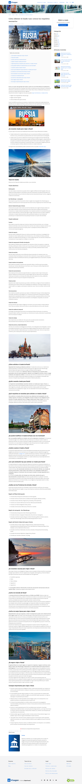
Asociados (69, 761)
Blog (67, 2)
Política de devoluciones (52, 773)
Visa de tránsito (28, 766)
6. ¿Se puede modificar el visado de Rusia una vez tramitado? (23, 65)
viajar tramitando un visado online (40, 93)
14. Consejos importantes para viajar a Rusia (20, 81)
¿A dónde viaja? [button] (63, 25)
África (55, 34)
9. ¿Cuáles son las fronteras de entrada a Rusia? (20, 71)
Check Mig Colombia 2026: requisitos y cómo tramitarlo (66, 74)
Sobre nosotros (11, 763)
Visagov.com (22, 453)
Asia (55, 38)
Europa (55, 40)
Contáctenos (62, 2)
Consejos (56, 44)
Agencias (69, 763)
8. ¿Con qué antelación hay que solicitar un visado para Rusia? (23, 69)
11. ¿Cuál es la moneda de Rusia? (17, 75)
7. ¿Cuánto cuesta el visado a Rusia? (18, 67)
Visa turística (27, 763)
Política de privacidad (51, 770)
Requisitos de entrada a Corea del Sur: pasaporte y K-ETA (66, 54)
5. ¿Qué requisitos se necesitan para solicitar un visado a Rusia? (24, 63)
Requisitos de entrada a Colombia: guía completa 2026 (66, 68)
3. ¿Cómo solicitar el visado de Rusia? (18, 59)
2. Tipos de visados (14, 57)
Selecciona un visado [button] (51, 2)
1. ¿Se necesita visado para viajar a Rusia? (19, 55)
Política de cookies (50, 768)
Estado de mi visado (41, 2)
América (56, 36)
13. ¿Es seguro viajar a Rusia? (17, 79)
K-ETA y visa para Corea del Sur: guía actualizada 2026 (66, 61)
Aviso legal (48, 763)
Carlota (23, 735)
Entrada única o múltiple (30, 768)
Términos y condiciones (51, 766)
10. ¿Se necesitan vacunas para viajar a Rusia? (20, 73)
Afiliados (69, 766)
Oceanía (56, 42)
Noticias (56, 46)
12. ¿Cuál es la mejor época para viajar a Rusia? (20, 77)
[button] (71, 2)
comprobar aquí (42, 146)
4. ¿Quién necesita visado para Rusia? (18, 61)
